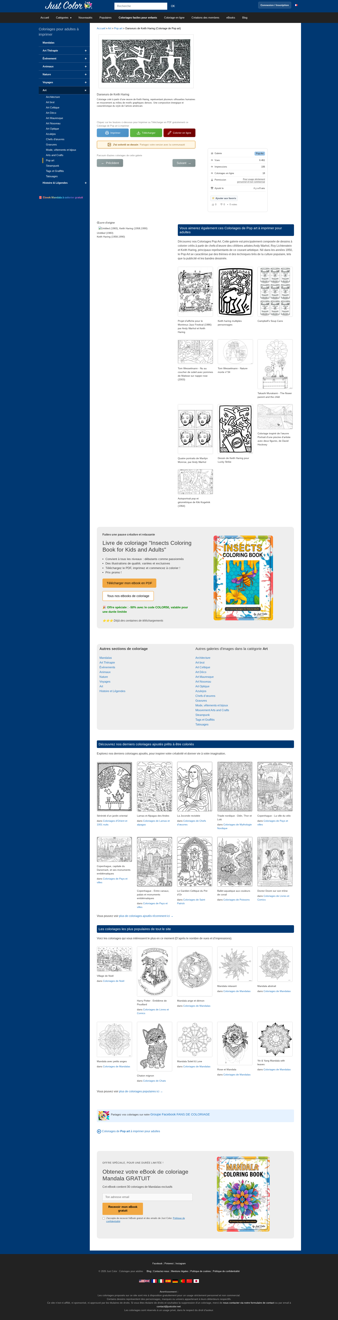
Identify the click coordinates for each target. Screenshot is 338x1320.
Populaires (105, 17)
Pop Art (260, 153)
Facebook (157, 1263)
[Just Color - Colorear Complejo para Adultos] (168, 1281)
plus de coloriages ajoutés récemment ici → (146, 915)
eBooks (230, 17)
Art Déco (200, 672)
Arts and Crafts (54, 155)
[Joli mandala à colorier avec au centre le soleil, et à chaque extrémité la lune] (194, 1056)
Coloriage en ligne (174, 17)
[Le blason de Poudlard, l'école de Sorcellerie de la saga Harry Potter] (154, 995)
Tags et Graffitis (205, 719)
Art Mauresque (204, 676)
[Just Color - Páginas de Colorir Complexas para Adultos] (182, 1281)
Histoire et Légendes (112, 691)
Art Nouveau (203, 681)
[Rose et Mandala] (234, 1064)
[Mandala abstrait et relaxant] (275, 980)
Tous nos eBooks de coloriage (128, 596)
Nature (103, 676)
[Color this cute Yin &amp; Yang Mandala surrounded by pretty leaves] (275, 1055)
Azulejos (200, 691)
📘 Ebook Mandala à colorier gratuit (61, 197)
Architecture (202, 657)
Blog (244, 17)
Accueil (44, 17)
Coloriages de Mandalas (196, 1005)
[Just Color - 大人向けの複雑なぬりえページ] (196, 1281)
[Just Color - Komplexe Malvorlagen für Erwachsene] (175, 1281)
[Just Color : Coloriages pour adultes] (69, 5)
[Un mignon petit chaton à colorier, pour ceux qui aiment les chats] (154, 1070)
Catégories (62, 17)
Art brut (199, 662)
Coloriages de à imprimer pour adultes (131, 1131)
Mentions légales (179, 1271)
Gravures (201, 700)
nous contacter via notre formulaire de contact (248, 1302)
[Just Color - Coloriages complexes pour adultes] (154, 1281)
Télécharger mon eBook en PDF (129, 583)
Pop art (118, 28)
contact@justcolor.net (169, 1306)
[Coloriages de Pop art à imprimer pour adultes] (99, 1131)
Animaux (105, 672)
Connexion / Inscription (275, 5)
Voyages (104, 681)
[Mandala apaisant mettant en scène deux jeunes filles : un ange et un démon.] (194, 995)
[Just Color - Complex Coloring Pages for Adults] (144, 1281)
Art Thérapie (107, 662)
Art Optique (202, 686)
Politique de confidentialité (226, 1271)
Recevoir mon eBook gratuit (122, 1208)
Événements (107, 667)
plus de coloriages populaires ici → (141, 1091)
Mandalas (105, 657)
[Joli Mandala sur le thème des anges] (114, 1056)
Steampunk (202, 714)
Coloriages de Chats (154, 1080)
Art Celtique (202, 667)
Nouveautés (85, 17)
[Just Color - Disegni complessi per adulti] (161, 1281)
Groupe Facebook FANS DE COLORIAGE (180, 1114)
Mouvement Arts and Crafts (212, 710)
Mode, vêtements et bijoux (211, 705)
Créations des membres (205, 17)
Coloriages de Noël (113, 981)
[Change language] (296, 5)
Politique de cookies (200, 1271)
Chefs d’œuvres (205, 695)
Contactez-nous (161, 1271)
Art (109, 28)
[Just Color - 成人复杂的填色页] (189, 1281)
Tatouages (201, 724)
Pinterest (169, 1263)
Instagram (181, 1263)
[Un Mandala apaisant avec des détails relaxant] (234, 980)
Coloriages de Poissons (236, 899)
